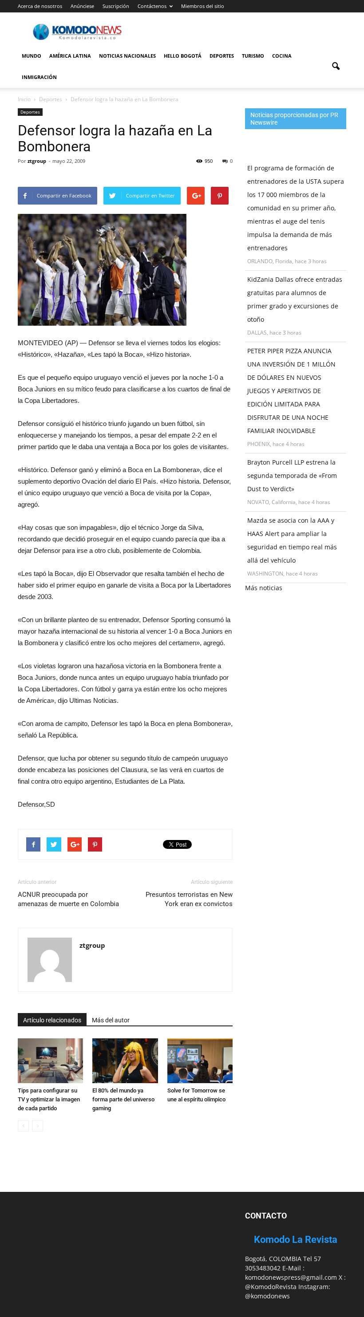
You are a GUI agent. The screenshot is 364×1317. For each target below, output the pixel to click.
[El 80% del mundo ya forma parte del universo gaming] (125, 1060)
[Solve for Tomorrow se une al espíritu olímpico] (200, 1060)
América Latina (70, 55)
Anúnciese (82, 6)
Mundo (31, 55)
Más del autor (111, 1020)
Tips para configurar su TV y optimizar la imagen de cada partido (49, 1099)
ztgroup (37, 161)
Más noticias (263, 588)
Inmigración (39, 77)
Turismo (253, 55)
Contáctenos (152, 6)
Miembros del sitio (202, 6)
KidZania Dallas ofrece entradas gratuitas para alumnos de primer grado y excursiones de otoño (294, 299)
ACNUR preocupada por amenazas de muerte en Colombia (68, 899)
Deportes (222, 55)
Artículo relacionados (52, 1020)
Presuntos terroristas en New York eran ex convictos (189, 899)
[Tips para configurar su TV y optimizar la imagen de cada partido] (50, 1060)
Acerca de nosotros (40, 6)
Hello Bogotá (183, 55)
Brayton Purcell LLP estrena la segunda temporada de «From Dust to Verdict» (292, 475)
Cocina (282, 55)
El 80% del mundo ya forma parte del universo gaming (123, 1099)
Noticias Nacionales (127, 55)
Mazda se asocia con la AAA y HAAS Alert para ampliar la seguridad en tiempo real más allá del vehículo (292, 540)
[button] (335, 66)
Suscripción (116, 6)
